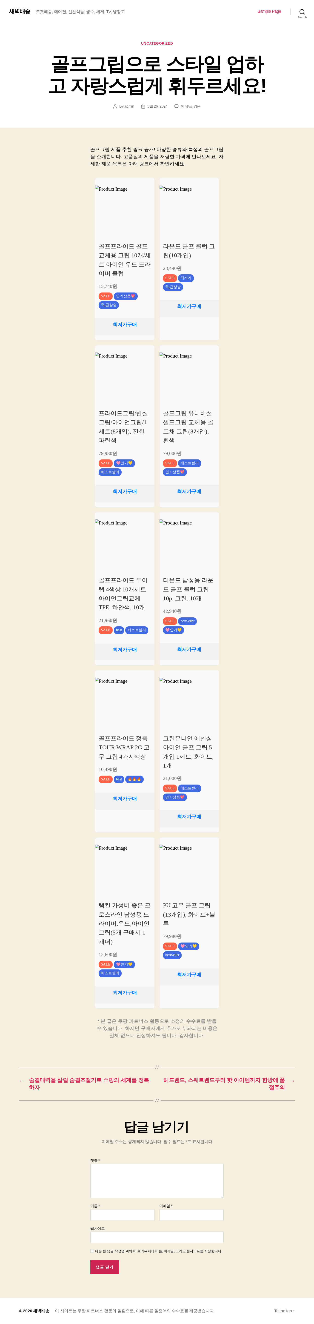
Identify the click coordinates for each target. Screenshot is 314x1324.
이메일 (165, 1206)
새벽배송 (19, 11)
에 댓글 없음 (191, 106)
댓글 (95, 1161)
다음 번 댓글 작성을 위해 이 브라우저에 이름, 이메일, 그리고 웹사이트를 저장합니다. (158, 1251)
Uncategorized (157, 43)
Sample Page (269, 11)
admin (129, 106)
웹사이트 (97, 1228)
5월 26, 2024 (157, 106)
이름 (95, 1206)
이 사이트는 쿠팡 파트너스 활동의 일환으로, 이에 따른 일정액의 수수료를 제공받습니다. (135, 1311)
